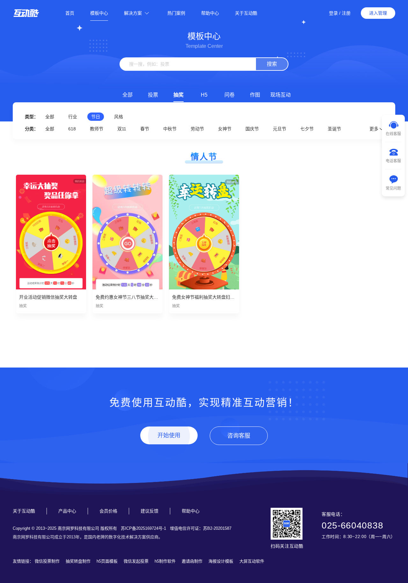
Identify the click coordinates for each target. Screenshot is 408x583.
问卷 (229, 95)
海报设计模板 (220, 561)
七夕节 (307, 128)
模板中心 (99, 13)
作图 (255, 95)
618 (72, 128)
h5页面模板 (107, 561)
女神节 (224, 128)
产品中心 (67, 511)
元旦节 (279, 128)
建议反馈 (149, 511)
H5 (204, 95)
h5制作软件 (165, 561)
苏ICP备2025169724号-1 (143, 528)
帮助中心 (210, 13)
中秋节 (170, 128)
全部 (127, 95)
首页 (69, 13)
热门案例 (176, 13)
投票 (153, 95)
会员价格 (108, 511)
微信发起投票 (136, 561)
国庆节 (252, 128)
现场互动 (280, 95)
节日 (95, 116)
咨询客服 (238, 436)
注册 (346, 13)
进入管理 (378, 13)
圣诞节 (334, 128)
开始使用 (168, 435)
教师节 (96, 128)
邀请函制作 (192, 561)
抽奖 (178, 95)
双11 (121, 128)
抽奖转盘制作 (78, 561)
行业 (72, 116)
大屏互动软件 (251, 561)
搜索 (272, 64)
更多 (374, 128)
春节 (144, 128)
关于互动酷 (246, 13)
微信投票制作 (47, 561)
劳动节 (197, 128)
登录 (333, 13)
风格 (118, 116)
